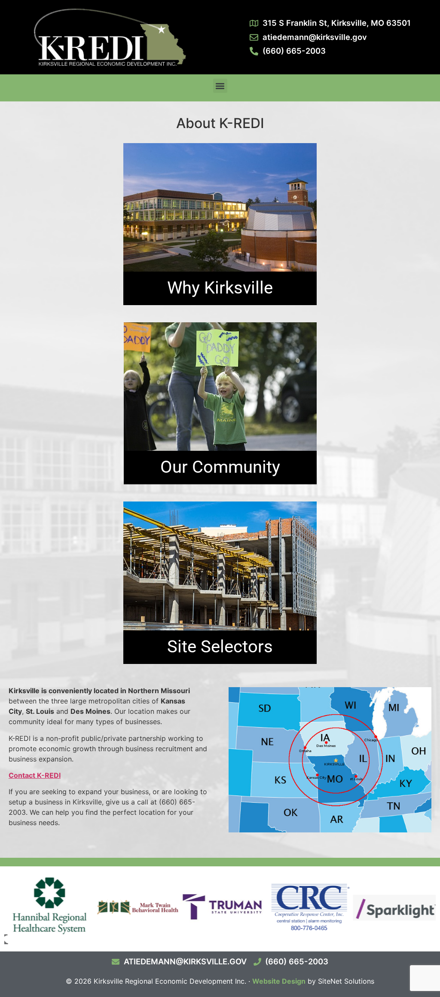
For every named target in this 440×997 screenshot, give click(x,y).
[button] (220, 86)
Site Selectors (220, 646)
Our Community (220, 467)
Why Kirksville (220, 288)
